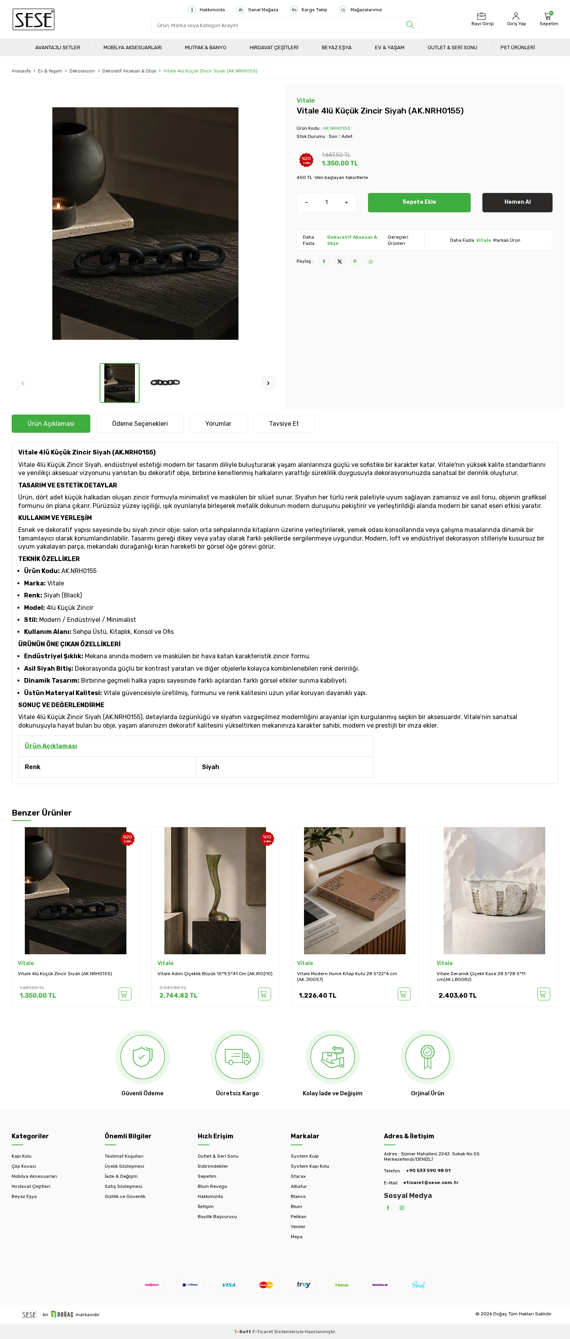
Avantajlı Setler (57, 47)
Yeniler (298, 1226)
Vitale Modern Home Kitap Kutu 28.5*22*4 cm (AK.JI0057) (347, 977)
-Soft (243, 1331)
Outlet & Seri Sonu (452, 47)
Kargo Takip (314, 9)
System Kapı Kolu (310, 1166)
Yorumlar (218, 423)
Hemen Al (517, 202)
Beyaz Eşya (337, 47)
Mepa (296, 1236)
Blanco (298, 1196)
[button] (23, 383)
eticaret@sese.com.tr (430, 1182)
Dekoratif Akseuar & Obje (129, 71)
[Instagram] (402, 1208)
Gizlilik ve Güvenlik (125, 1196)
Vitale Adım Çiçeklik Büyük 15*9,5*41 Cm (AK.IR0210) (215, 973)
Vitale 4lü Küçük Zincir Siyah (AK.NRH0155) (65, 973)
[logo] (33, 19)
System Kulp (305, 1156)
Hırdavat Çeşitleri (274, 47)
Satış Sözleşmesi (123, 1186)
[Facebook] (388, 1208)
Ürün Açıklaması (51, 423)
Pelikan (298, 1216)
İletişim (206, 1206)
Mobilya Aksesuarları (133, 47)
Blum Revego (212, 1186)
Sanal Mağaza (263, 9)
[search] (410, 25)
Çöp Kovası (24, 1166)
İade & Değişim (121, 1176)
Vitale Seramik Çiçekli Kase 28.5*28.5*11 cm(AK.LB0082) (481, 977)
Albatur (299, 1186)
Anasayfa (21, 71)
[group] (145, 223)
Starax (298, 1176)
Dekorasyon (82, 71)
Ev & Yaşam (389, 47)
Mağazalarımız (366, 9)
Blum (296, 1206)
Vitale (306, 100)
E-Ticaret (262, 1331)
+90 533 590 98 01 (428, 1170)
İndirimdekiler (213, 1166)
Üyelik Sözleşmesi (124, 1166)
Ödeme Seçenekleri (140, 423)
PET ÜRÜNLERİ (518, 47)
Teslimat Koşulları (124, 1156)
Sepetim (207, 1176)
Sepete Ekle (419, 202)
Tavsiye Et (284, 423)
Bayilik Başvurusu (217, 1216)
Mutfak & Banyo (205, 47)
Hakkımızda (212, 9)
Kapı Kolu (21, 1156)
